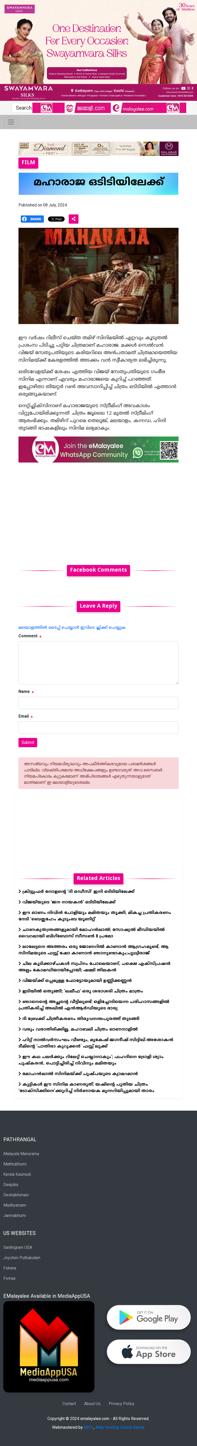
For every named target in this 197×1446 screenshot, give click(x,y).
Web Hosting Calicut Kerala (120, 1427)
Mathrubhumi (14, 1164)
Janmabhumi (14, 1215)
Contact (69, 1403)
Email (23, 716)
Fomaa (9, 1278)
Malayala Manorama (21, 1153)
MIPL (89, 1427)
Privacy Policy (121, 1403)
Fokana (9, 1268)
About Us (92, 1403)
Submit (28, 742)
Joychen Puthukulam (21, 1257)
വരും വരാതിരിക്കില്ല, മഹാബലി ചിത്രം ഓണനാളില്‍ (79, 1029)
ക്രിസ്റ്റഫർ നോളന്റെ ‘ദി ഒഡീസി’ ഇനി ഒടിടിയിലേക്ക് (77, 891)
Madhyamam (14, 1205)
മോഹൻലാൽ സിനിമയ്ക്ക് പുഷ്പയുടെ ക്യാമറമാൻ (79, 1074)
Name (24, 691)
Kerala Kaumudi (17, 1174)
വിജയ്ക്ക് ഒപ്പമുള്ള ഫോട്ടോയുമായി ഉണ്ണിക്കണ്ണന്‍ (76, 980)
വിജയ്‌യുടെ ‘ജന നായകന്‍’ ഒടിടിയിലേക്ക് (68, 902)
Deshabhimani (16, 1194)
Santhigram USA (17, 1247)
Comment (27, 635)
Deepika (10, 1184)
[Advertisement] (98, 511)
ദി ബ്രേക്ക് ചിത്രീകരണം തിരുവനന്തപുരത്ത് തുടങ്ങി (80, 1019)
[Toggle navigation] (11, 122)
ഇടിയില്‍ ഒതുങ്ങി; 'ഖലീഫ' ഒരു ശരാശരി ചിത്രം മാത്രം (82, 991)
